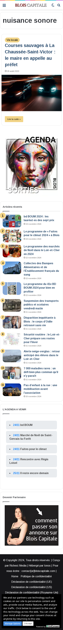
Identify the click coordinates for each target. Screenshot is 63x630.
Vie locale (12, 40)
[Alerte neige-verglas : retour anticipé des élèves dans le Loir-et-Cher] (12, 356)
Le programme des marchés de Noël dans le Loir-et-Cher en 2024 (42, 250)
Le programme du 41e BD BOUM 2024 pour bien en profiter (40, 288)
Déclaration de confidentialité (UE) (31, 581)
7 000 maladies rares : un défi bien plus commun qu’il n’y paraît (41, 372)
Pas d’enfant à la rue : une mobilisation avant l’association (40, 389)
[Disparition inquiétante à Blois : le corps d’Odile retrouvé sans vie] (12, 322)
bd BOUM (26, 425)
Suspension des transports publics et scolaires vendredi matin (41, 304)
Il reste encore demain (34, 473)
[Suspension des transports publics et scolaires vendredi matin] (12, 305)
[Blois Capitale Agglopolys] (28, 5)
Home (14, 576)
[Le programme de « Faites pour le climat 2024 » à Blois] (12, 236)
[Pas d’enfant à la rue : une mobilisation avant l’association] (12, 389)
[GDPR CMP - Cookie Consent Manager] (53, 626)
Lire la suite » (14, 119)
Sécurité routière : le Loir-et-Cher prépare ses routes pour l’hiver (42, 338)
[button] (12, 623)
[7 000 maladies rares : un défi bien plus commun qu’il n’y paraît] (12, 373)
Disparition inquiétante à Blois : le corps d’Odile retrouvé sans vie (40, 321)
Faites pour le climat (33, 449)
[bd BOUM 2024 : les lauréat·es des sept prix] (12, 221)
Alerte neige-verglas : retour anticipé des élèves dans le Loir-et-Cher (42, 355)
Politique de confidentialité (36, 576)
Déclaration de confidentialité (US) (31, 587)
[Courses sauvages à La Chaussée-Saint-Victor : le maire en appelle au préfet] (32, 93)
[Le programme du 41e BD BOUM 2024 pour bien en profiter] (12, 288)
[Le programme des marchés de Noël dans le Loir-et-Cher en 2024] (12, 251)
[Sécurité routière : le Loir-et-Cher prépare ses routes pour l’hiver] (12, 339)
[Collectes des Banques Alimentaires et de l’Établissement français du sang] (12, 268)
